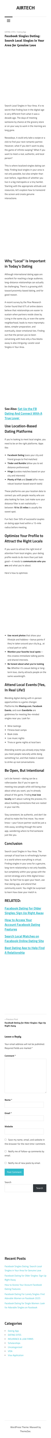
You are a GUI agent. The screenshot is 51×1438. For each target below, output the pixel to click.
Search (8, 1182)
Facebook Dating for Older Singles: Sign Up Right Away (24, 910)
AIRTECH (25, 8)
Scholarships (14, 1343)
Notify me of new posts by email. (24, 1163)
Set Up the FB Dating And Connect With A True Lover (23, 413)
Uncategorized (15, 1347)
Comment (10, 1056)
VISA (10, 1351)
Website (9, 1126)
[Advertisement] (25, 74)
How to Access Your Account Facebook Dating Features (22, 924)
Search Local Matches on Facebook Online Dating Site (24, 938)
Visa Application (16, 1355)
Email (8, 1113)
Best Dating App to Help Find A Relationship (25, 950)
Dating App (21, 31)
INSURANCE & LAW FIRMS (20, 1339)
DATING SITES (10, 31)
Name (8, 1100)
